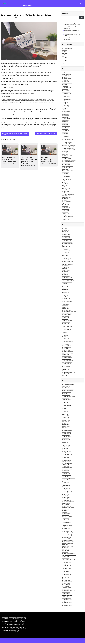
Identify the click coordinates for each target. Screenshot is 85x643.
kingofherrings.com (66, 302)
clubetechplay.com (66, 569)
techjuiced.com (65, 90)
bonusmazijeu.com (66, 562)
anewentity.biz (65, 305)
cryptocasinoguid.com (67, 142)
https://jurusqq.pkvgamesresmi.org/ (9, 631)
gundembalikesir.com (67, 83)
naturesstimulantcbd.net (67, 216)
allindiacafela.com (66, 350)
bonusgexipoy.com (66, 566)
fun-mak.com (65, 547)
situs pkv (24, 618)
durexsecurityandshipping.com (69, 160)
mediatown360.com (66, 356)
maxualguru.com (66, 435)
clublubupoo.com (66, 561)
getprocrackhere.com (66, 574)
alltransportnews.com (67, 137)
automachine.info (66, 497)
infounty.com (65, 169)
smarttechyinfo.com (66, 432)
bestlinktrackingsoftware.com (68, 559)
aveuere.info (65, 442)
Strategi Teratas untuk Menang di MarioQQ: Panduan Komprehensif (71, 31)
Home (24, 1)
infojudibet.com (65, 401)
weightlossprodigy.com (67, 430)
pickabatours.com (66, 395)
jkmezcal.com (65, 552)
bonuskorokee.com (66, 565)
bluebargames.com (66, 240)
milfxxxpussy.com (66, 195)
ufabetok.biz (65, 132)
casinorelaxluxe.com (66, 568)
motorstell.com (65, 256)
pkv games (8, 19)
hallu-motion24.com (66, 345)
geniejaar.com (65, 423)
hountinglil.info (65, 417)
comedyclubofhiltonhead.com (68, 538)
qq (62, 59)
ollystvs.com (65, 479)
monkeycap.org (65, 267)
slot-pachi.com (65, 438)
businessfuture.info (66, 399)
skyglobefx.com (65, 504)
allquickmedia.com (66, 298)
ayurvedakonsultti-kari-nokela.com (69, 149)
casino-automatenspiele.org (68, 280)
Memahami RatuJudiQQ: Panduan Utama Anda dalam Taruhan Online (72, 24)
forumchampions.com (67, 239)
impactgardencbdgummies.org (69, 215)
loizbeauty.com (65, 289)
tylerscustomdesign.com (67, 250)
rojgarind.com (65, 448)
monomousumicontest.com (68, 501)
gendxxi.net (64, 512)
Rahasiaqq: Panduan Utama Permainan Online (73, 35)
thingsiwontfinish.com (67, 605)
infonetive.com (65, 323)
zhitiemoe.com (65, 204)
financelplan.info (65, 398)
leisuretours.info (65, 464)
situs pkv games (18, 618)
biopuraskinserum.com (67, 326)
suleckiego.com (65, 375)
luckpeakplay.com (66, 586)
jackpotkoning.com (66, 580)
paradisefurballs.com (66, 441)
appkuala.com (65, 307)
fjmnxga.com (65, 319)
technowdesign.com (66, 158)
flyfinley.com (65, 414)
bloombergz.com (66, 276)
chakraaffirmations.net (67, 418)
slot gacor (5, 620)
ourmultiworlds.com (66, 233)
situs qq (4, 618)
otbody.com (64, 283)
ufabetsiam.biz (65, 108)
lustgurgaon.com (66, 421)
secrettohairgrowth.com (67, 313)
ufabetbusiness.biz (66, 111)
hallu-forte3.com (65, 344)
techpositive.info (65, 472)
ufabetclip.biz (65, 103)
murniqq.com (14, 625)
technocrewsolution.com (67, 261)
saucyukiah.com (65, 228)
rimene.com (64, 332)
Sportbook (51, 1)
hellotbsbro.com (65, 466)
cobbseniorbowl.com (66, 157)
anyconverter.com (66, 290)
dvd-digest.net (65, 335)
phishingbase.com (66, 592)
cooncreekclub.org (66, 234)
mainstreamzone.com (67, 454)
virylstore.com (65, 255)
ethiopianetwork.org (66, 460)
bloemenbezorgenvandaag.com (69, 311)
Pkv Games (31, 1)
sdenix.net (64, 268)
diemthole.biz (65, 295)
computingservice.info (67, 469)
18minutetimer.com (66, 451)
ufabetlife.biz (65, 117)
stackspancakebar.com (67, 339)
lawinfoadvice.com (66, 188)
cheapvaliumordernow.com (68, 543)
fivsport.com (64, 185)
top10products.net (66, 393)
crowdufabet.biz (65, 135)
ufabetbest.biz (65, 123)
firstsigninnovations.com (67, 243)
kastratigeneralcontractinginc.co (69, 145)
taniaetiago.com (65, 210)
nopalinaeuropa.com (66, 217)
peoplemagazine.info (66, 74)
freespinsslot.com (66, 439)
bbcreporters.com (66, 140)
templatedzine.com (66, 186)
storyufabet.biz (65, 127)
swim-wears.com (66, 246)
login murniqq (12, 627)
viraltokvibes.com (66, 262)
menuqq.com (5, 617)
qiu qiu (63, 54)
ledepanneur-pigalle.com (67, 333)
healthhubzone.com (66, 87)
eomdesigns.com (66, 509)
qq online (64, 51)
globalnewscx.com (66, 481)
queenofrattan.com (66, 485)
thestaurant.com (65, 558)
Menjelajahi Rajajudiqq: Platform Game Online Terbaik (73, 27)
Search (65, 13)
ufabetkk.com (65, 296)
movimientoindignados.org (68, 194)
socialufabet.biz (65, 120)
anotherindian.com (66, 207)
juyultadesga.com (66, 164)
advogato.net (65, 273)
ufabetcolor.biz (65, 114)
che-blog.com (65, 411)
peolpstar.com (65, 249)
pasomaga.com (65, 213)
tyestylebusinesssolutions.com (69, 555)
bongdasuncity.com (66, 436)
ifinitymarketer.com (66, 578)
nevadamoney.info (66, 330)
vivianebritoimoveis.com (67, 264)
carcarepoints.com (66, 176)
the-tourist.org (65, 271)
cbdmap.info (65, 402)
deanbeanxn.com (66, 403)
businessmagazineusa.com (68, 521)
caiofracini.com (65, 470)
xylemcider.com (65, 209)
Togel (57, 1)
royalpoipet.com (65, 556)
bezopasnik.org (65, 317)
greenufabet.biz (65, 112)
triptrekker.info (65, 510)
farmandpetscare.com (67, 467)
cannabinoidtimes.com (67, 443)
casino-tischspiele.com (67, 282)
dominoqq (4, 628)
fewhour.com (65, 449)
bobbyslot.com (65, 424)
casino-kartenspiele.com (67, 279)
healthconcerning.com (67, 446)
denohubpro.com (66, 488)
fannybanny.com (65, 577)
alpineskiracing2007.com (67, 351)
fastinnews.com (65, 575)
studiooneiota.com (66, 492)
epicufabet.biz (65, 129)
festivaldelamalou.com (67, 242)
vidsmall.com (65, 523)
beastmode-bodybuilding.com (68, 396)
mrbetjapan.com (65, 304)
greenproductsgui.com (67, 445)
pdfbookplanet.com (66, 483)
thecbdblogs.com (66, 370)
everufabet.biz (65, 133)
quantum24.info (65, 518)
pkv (63, 56)
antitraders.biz (65, 151)
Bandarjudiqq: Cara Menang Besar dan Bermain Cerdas (47, 159)
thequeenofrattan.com (67, 486)
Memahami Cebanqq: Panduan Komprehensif (71, 38)
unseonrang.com (66, 473)
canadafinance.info (66, 329)
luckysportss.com (66, 584)
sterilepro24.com (66, 528)
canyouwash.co (65, 77)
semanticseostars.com (67, 452)
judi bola (10, 620)
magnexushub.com (66, 93)
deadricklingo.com (66, 503)
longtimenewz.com (66, 583)
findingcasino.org (66, 494)
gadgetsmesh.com (66, 461)
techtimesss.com (66, 253)
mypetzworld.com (66, 167)
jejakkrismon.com (66, 293)
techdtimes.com (65, 80)
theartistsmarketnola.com (67, 336)
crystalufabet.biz (65, 130)
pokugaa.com (65, 596)
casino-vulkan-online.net (67, 353)
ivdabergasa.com (66, 163)
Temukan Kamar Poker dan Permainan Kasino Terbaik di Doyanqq (29, 160)
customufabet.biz (66, 126)
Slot (37, 1)
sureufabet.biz (65, 124)
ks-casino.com (65, 175)
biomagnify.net (65, 219)
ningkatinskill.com (66, 183)
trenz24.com (65, 286)
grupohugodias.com (66, 179)
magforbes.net (65, 265)
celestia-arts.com (66, 237)
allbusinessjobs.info (66, 392)
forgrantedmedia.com (66, 247)
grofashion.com (65, 589)
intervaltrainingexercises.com (68, 553)
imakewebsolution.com (67, 409)
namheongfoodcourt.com (67, 341)
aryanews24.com (66, 152)
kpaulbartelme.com (66, 537)
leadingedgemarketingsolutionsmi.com (70, 143)
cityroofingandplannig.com (68, 161)
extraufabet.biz (65, 115)
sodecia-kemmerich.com (67, 546)
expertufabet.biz (65, 105)
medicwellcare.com (66, 522)
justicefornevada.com (67, 463)
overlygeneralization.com (67, 458)
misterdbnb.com (65, 550)
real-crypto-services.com (67, 166)
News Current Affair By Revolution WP (42, 641)
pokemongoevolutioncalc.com (68, 590)
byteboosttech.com (66, 92)
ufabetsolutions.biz (66, 118)
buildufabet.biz (65, 136)
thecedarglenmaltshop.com (68, 384)
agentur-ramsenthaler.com (68, 507)
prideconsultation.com (67, 415)
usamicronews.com (66, 587)
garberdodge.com (66, 245)
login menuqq (5, 627)
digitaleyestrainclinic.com (67, 357)
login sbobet (21, 624)
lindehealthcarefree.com (67, 390)
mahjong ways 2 (13, 621)
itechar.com (64, 84)
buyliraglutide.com (66, 97)
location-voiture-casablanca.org (69, 535)
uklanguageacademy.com (67, 389)
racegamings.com (66, 593)
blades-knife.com (66, 489)
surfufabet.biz (65, 121)
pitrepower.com (65, 354)
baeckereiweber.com (66, 72)
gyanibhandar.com (66, 100)
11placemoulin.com (66, 426)
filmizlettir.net (65, 231)
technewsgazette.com (67, 299)
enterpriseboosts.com (67, 277)
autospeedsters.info (66, 498)
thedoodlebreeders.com (67, 177)
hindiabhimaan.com (66, 367)
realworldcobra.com (66, 495)
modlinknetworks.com (67, 581)
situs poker (64, 53)
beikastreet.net (65, 230)
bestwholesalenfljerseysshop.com (69, 146)
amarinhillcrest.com (66, 270)
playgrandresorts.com (67, 599)
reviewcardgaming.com (67, 531)
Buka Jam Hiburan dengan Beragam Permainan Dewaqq (9, 159)
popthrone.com (65, 406)
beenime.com (65, 544)
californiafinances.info (67, 327)
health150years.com (66, 258)
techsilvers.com (65, 182)
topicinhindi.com (65, 387)
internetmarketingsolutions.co (68, 478)
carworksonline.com (66, 252)
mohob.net (64, 429)
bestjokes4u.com (66, 420)
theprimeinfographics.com (68, 541)
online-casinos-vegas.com (68, 360)
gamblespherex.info (66, 506)
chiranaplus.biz (65, 338)
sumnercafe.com (65, 191)
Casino (43, 1)
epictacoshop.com (66, 325)
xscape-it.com (65, 154)
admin (15, 17)
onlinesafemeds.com (66, 99)
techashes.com (65, 75)
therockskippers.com (66, 347)
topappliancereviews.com (67, 365)
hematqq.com (21, 625)
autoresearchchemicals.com (68, 372)
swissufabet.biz (65, 109)
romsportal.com (65, 601)
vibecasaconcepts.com (67, 516)
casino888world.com (66, 549)
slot (15, 620)
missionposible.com (66, 359)
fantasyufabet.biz (66, 106)
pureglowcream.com (66, 310)
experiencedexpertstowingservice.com (70, 532)
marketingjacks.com (66, 363)
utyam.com (64, 200)
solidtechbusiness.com (67, 529)
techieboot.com (65, 81)
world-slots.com (65, 408)
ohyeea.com (65, 203)
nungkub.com (65, 206)
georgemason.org (66, 386)
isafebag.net (65, 274)
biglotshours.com (66, 96)
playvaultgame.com (66, 598)
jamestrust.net (65, 285)
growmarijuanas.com (66, 455)
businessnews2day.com (67, 525)
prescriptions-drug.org (67, 259)
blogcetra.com (65, 476)
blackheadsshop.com (67, 534)
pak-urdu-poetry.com (66, 475)
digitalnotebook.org (66, 433)
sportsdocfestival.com (67, 602)
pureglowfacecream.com (67, 301)
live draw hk (64, 50)
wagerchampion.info (66, 500)
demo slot (19, 620)
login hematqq (19, 627)
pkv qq (10, 617)
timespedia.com (65, 292)
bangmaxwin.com (66, 322)
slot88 (17, 628)
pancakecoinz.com (66, 412)
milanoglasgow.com (66, 342)
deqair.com (64, 180)
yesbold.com (65, 86)
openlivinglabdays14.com (67, 148)
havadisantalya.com (66, 78)
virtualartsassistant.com (67, 540)
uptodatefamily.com (66, 197)
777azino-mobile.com (67, 155)
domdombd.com (65, 571)
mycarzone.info (65, 515)
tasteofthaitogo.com (66, 314)
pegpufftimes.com (66, 236)
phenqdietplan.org (66, 189)
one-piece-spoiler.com (67, 491)
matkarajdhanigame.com (67, 405)
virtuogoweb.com (66, 94)
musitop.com (65, 198)
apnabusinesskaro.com (67, 373)
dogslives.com (65, 482)
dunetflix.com (65, 192)
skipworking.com (66, 287)
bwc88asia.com (65, 172)
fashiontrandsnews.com (67, 139)
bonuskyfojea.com (66, 563)
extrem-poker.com (66, 173)
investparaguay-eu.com (67, 170)
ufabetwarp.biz (65, 102)
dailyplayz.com (65, 572)
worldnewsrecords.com (67, 526)
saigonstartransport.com (67, 320)
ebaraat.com (65, 89)
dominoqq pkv (15, 617)
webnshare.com (65, 457)
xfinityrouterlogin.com (67, 362)
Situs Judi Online (27, 5)
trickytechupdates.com (67, 366)
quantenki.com (65, 519)
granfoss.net (65, 348)
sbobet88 (4, 625)
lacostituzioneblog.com (67, 201)
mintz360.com (65, 427)
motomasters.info (66, 513)
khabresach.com (65, 369)
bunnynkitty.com (65, 316)
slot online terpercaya (67, 48)
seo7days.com (65, 308)
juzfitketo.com (65, 212)
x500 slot (24, 620)
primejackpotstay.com (67, 595)
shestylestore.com (66, 603)
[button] (80, 3)
